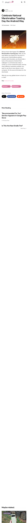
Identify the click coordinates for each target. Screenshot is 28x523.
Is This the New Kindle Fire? (12, 126)
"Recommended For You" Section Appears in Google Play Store (14, 115)
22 (5, 25)
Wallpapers (16, 86)
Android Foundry (9, 81)
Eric (7, 10)
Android (7, 86)
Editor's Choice (7, 513)
